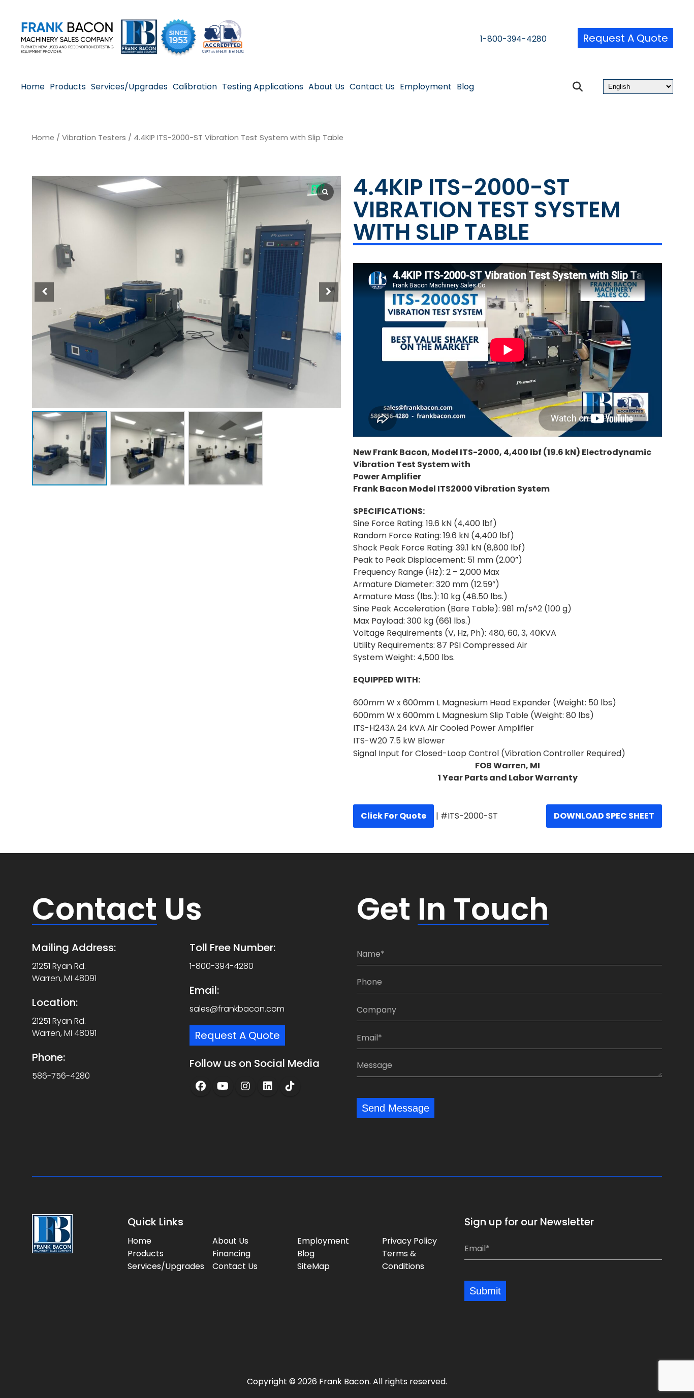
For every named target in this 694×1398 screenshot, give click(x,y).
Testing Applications (262, 87)
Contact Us (372, 87)
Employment (426, 87)
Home (33, 87)
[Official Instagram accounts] (245, 1086)
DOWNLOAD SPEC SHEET (604, 816)
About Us (326, 87)
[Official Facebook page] (201, 1086)
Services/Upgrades (129, 87)
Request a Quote (625, 38)
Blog (465, 87)
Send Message (395, 1108)
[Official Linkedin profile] (268, 1086)
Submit (485, 1290)
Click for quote (393, 816)
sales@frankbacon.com (237, 1009)
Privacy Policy (409, 1241)
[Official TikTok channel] (290, 1086)
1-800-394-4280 (513, 39)
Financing (231, 1253)
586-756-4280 (61, 1076)
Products (68, 87)
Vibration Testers (94, 138)
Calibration (195, 87)
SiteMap (313, 1266)
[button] (328, 292)
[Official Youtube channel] (223, 1086)
